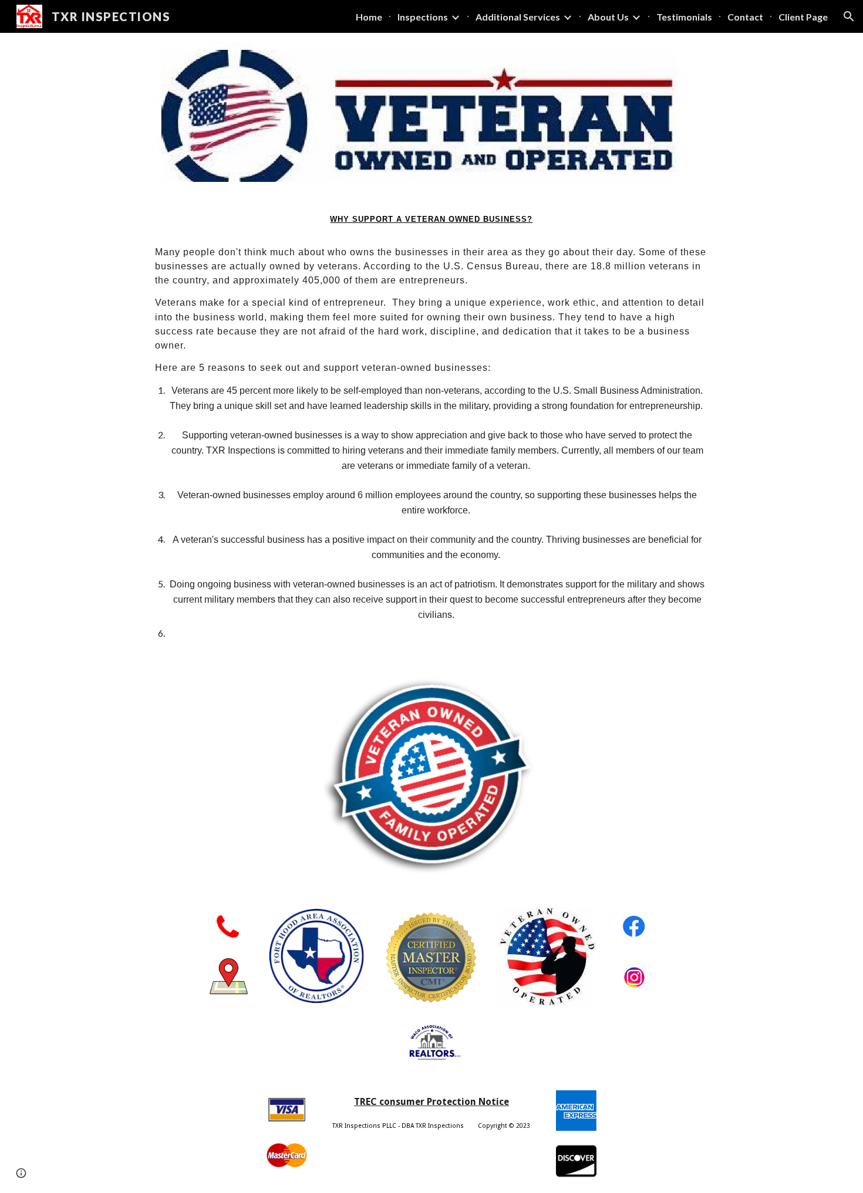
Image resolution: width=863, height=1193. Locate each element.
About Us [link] (608, 16)
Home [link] (369, 16)
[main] (431, 420)
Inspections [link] (422, 16)
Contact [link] (745, 16)
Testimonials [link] (684, 16)
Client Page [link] (803, 16)
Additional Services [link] (518, 16)
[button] (849, 16)
